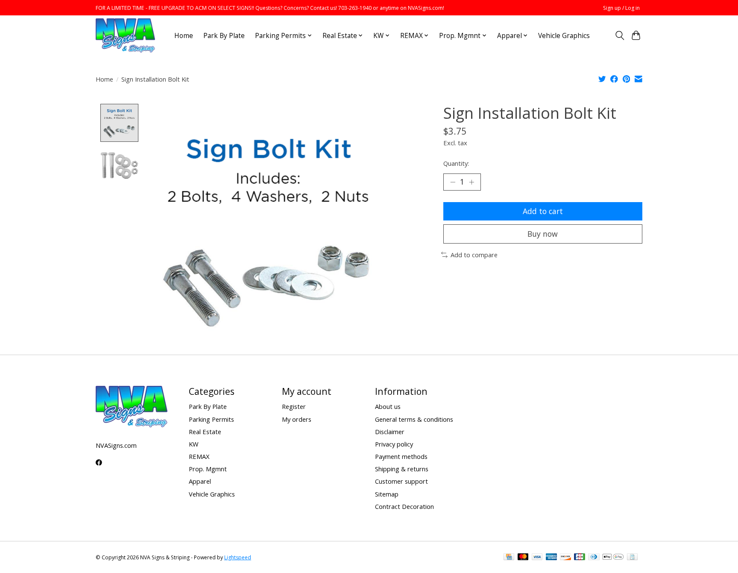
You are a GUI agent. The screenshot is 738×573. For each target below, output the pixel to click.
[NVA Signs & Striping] (125, 35)
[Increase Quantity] (471, 182)
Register (294, 406)
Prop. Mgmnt (208, 468)
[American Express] (551, 557)
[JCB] (579, 557)
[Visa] (537, 557)
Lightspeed (237, 557)
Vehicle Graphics (564, 35)
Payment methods (401, 456)
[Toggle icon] (619, 35)
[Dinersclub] (593, 557)
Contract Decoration (404, 506)
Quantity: (456, 163)
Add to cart (543, 211)
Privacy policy (394, 444)
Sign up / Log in (621, 8)
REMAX (199, 456)
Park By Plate (224, 35)
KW (194, 444)
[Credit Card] (509, 557)
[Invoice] (632, 557)
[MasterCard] (523, 557)
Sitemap (386, 494)
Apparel (200, 481)
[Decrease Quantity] (453, 182)
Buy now (542, 234)
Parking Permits (211, 419)
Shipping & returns (401, 468)
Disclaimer (389, 431)
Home (183, 35)
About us (388, 406)
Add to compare (474, 254)
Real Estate (205, 431)
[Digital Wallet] (613, 557)
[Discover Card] (565, 557)
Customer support (401, 481)
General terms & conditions (414, 419)
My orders (296, 419)
